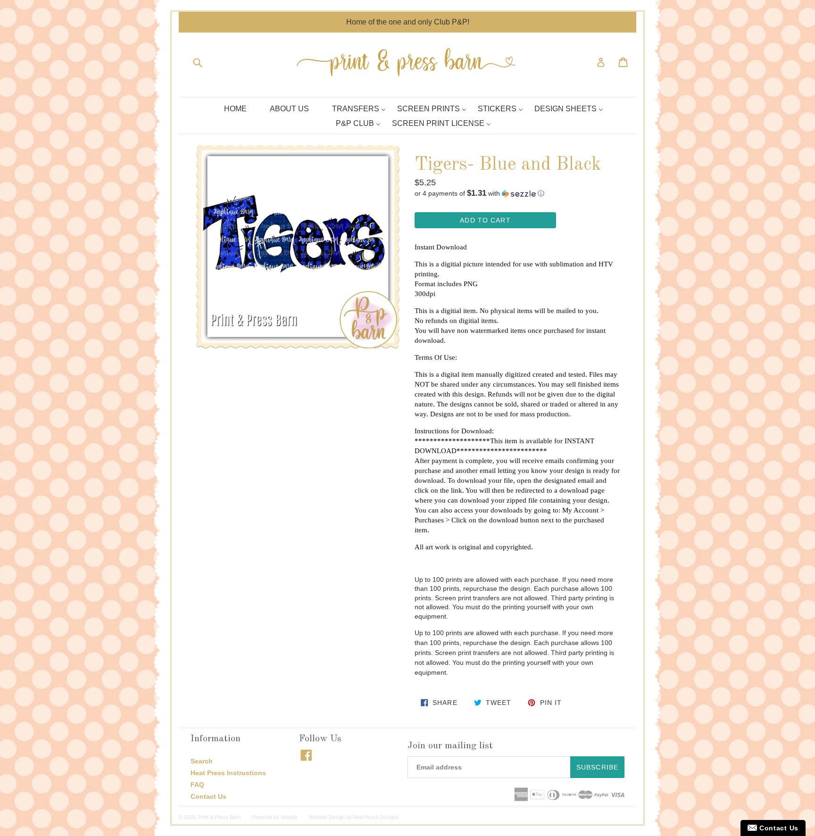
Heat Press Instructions (228, 773)
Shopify (289, 817)
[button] (517, 193)
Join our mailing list (450, 746)
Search (202, 761)
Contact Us (208, 796)
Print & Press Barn (219, 817)
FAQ (197, 784)
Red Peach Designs (376, 817)
